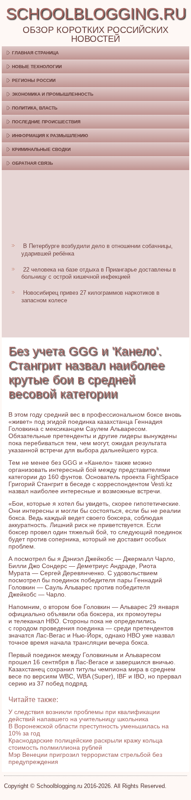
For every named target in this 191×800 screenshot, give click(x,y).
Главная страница (35, 52)
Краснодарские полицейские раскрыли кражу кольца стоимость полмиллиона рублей (85, 744)
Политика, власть (34, 108)
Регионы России (34, 80)
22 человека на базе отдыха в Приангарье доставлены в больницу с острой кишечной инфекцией (98, 273)
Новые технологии (37, 66)
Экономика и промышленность (52, 94)
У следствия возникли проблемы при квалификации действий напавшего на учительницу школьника (84, 715)
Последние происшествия (46, 121)
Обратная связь (32, 163)
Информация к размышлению (50, 135)
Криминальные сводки (41, 149)
